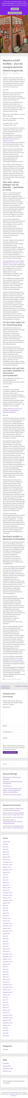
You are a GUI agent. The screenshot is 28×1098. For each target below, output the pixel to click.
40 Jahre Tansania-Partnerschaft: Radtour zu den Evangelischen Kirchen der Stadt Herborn (12, 790)
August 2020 (6, 1025)
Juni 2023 (5, 938)
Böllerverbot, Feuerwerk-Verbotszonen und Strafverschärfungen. (11, 140)
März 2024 (6, 915)
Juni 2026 (5, 847)
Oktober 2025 (7, 867)
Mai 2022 (5, 972)
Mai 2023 (5, 941)
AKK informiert (7, 786)
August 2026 (6, 841)
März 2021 (6, 1007)
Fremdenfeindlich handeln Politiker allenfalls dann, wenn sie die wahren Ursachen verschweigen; (13, 262)
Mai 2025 (5, 880)
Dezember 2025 (7, 862)
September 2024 (7, 900)
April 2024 (6, 913)
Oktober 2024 (7, 898)
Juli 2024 (5, 905)
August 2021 (6, 995)
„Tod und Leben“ (18, 817)
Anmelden (6, 1063)
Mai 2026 (5, 849)
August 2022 (6, 964)
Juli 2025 (5, 875)
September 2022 (8, 961)
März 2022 (6, 977)
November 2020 (7, 1018)
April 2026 (6, 852)
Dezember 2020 (7, 1015)
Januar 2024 (6, 921)
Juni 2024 (5, 908)
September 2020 (8, 1023)
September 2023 (7, 931)
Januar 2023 (6, 951)
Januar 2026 (6, 859)
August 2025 (6, 872)
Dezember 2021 (7, 984)
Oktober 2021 (7, 989)
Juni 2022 (5, 969)
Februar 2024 (6, 918)
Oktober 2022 (7, 959)
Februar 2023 (6, 949)
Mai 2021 (5, 1002)
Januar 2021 (6, 1012)
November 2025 (7, 864)
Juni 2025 (5, 877)
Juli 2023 (5, 936)
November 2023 (7, 926)
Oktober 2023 (7, 928)
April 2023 (6, 944)
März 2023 (6, 946)
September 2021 (7, 992)
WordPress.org (7, 1071)
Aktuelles (5, 1049)
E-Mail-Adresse (8, 732)
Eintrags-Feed (7, 1066)
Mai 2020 (5, 1033)
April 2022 (6, 974)
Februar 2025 (6, 887)
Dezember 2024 (7, 892)
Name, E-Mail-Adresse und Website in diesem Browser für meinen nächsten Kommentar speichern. (14, 747)
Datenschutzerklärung (15, 13)
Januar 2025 (6, 890)
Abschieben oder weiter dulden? (12, 794)
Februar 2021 (6, 1010)
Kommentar (7, 707)
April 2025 (6, 882)
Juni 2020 (5, 1030)
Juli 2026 (5, 844)
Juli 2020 (5, 1028)
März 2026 (6, 854)
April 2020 (6, 1035)
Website (5, 738)
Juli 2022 (5, 966)
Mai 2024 (5, 910)
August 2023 (6, 933)
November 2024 (7, 895)
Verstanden (15, 9)
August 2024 (6, 903)
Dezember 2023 (7, 923)
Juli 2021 (5, 997)
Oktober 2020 (7, 1020)
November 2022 (7, 956)
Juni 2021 (5, 1000)
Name (5, 725)
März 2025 (6, 885)
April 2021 (6, 1005)
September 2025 (7, 870)
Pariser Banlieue (13, 570)
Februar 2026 (7, 857)
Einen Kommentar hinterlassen (12, 679)
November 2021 (7, 987)
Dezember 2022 (7, 954)
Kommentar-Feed (8, 1068)
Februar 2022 (7, 979)
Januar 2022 (6, 982)
